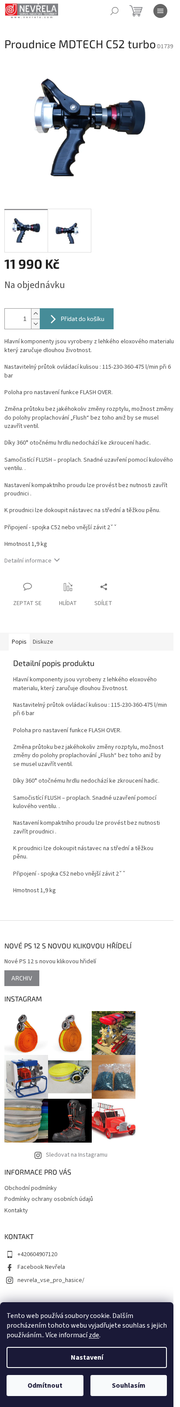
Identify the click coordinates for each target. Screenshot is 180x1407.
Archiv (21, 978)
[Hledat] (114, 11)
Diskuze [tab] (43, 642)
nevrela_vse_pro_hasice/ (50, 1280)
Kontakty (16, 1210)
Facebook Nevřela (41, 1267)
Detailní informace (28, 560)
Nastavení (87, 1357)
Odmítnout (45, 1385)
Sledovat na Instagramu (76, 1155)
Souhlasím (128, 1385)
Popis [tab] (19, 642)
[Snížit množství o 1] (35, 324)
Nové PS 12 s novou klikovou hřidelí (50, 962)
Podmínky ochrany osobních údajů (48, 1199)
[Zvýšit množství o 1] (35, 314)
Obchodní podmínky (30, 1188)
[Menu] (160, 11)
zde (94, 1335)
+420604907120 (37, 1254)
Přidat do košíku (82, 318)
